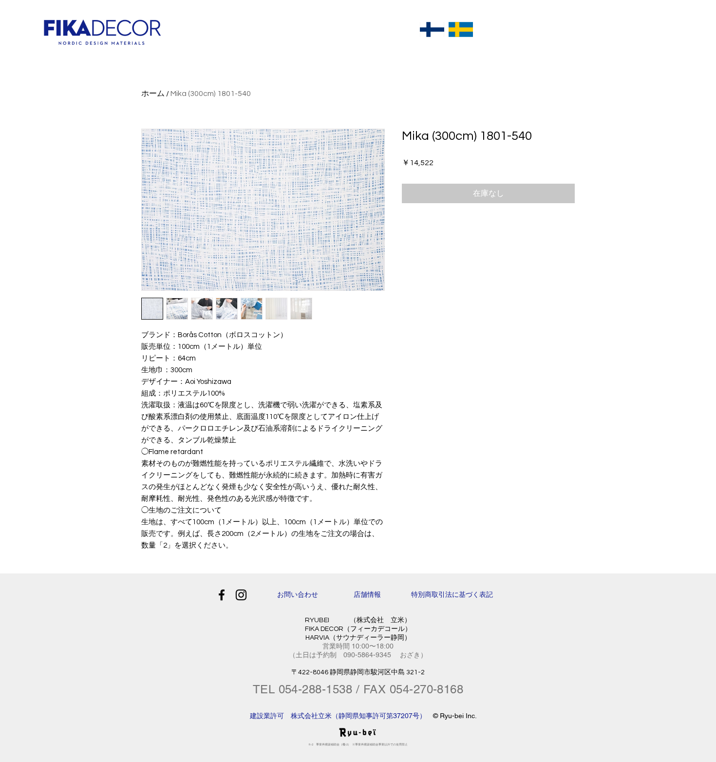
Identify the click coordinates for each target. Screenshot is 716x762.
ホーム (153, 93)
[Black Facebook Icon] (221, 595)
